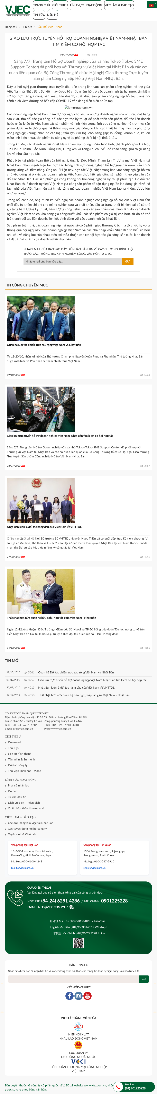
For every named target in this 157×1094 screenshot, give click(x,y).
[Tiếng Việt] (151, 5)
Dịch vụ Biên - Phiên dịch (24, 802)
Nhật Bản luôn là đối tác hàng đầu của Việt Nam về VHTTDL (44, 527)
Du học (12, 791)
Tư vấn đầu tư (17, 797)
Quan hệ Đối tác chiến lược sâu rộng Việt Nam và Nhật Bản (44, 345)
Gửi (127, 261)
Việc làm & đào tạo (119, 5)
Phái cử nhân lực (18, 785)
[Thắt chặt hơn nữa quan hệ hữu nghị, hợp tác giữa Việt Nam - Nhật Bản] (41, 591)
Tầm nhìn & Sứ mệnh (21, 759)
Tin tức (39, 15)
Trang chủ (41, 5)
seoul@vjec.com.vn (94, 868)
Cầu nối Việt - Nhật (50, 27)
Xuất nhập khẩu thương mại (26, 808)
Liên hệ (52, 15)
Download (14, 742)
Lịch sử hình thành (19, 753)
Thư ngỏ (13, 748)
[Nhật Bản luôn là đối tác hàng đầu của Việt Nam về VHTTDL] (41, 500)
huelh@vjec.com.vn (22, 868)
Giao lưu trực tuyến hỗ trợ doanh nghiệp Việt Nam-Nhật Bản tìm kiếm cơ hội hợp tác (60, 435)
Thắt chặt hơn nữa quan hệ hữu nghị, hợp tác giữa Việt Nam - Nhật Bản (51, 618)
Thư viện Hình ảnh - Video (24, 771)
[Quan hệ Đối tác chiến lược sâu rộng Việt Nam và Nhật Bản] (41, 318)
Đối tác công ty (17, 765)
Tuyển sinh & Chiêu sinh (23, 834)
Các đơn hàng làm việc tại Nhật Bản (30, 823)
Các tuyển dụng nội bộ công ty (27, 828)
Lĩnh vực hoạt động (86, 5)
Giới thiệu (60, 5)
